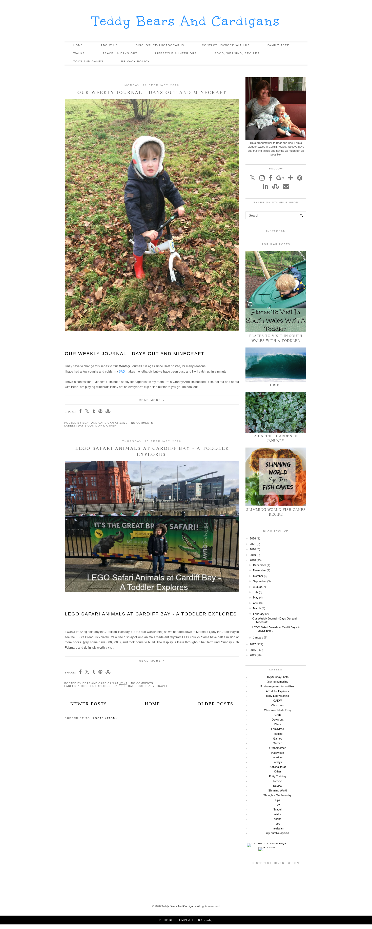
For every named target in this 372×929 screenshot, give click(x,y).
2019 (253, 554)
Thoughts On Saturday (277, 795)
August (257, 586)
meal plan (277, 828)
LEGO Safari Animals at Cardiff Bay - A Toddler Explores (152, 451)
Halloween (277, 752)
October (258, 575)
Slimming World (277, 790)
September (259, 581)
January (258, 637)
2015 (253, 655)
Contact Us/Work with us (226, 45)
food (277, 823)
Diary (99, 425)
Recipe (277, 781)
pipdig (208, 920)
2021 (253, 544)
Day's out (85, 425)
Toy (277, 804)
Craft (278, 714)
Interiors (278, 757)
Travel (162, 686)
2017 (253, 644)
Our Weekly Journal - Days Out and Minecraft (151, 92)
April (255, 603)
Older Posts (215, 703)
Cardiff (120, 686)
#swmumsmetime (277, 681)
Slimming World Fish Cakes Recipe (276, 512)
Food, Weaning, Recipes (237, 53)
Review (277, 785)
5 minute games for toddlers (277, 686)
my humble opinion (277, 833)
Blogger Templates (178, 920)
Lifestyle (278, 762)
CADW (277, 700)
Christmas (277, 705)
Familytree (277, 728)
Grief (276, 384)
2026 (253, 538)
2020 (253, 549)
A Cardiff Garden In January (276, 438)
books (277, 818)
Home (78, 45)
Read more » (152, 400)
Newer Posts (88, 703)
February (258, 613)
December (259, 565)
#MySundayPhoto (277, 677)
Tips (277, 800)
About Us (109, 45)
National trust (278, 766)
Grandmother (277, 747)
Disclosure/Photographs (160, 45)
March (257, 608)
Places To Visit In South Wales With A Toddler (275, 338)
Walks (79, 53)
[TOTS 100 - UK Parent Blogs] (266, 843)
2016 (253, 649)
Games (277, 738)
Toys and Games (88, 61)
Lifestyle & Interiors (176, 53)
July (255, 592)
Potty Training (277, 776)
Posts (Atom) (105, 718)
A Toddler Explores (95, 686)
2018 (253, 560)
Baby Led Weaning (277, 695)
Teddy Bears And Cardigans (186, 21)
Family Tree (278, 45)
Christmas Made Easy (277, 710)
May (255, 597)
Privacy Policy (135, 61)
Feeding (277, 733)
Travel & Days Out (120, 53)
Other (111, 425)
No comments (142, 422)
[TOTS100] (266, 847)
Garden (277, 743)
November (259, 570)
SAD (122, 371)
